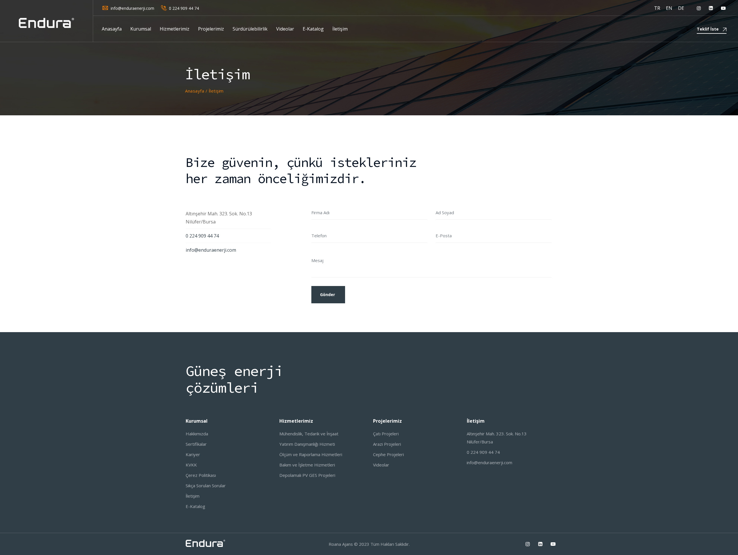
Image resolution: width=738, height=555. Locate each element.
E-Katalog (313, 29)
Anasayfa (112, 29)
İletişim (340, 29)
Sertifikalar (196, 444)
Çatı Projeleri (386, 434)
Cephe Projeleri (388, 454)
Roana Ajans (341, 544)
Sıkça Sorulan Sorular (206, 485)
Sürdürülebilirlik (250, 29)
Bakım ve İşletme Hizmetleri (307, 465)
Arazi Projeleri (387, 444)
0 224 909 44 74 (184, 8)
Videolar (285, 29)
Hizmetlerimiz (174, 29)
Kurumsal (140, 29)
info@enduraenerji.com (132, 8)
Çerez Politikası (201, 475)
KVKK (191, 465)
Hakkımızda (197, 434)
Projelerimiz (211, 29)
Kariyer (193, 454)
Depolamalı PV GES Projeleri (307, 475)
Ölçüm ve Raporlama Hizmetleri (310, 454)
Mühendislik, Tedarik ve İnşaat (308, 434)
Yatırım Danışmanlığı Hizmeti (307, 444)
